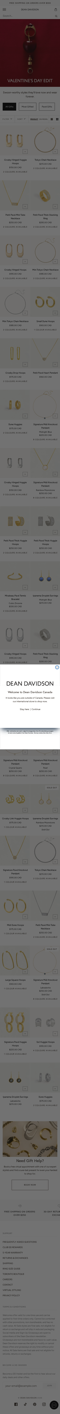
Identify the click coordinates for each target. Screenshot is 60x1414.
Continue (36, 709)
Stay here (24, 709)
